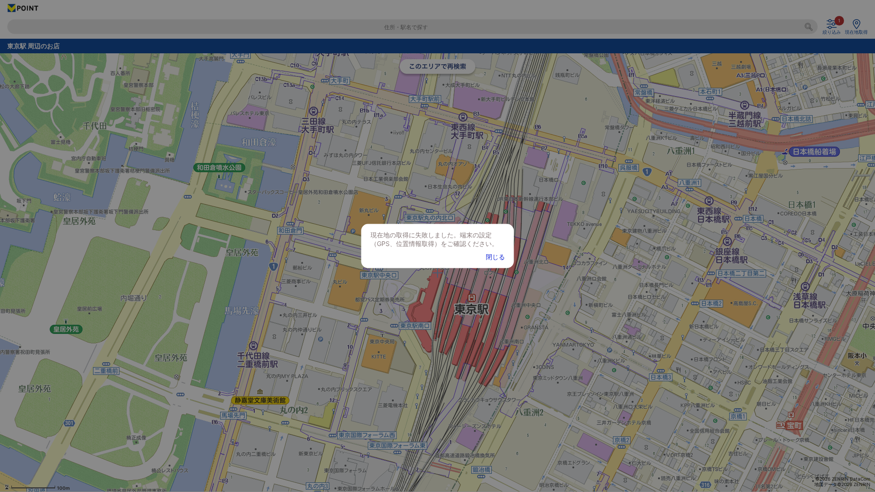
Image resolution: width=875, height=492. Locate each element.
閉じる (495, 257)
